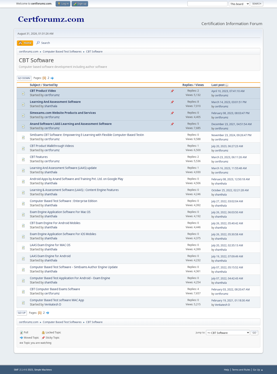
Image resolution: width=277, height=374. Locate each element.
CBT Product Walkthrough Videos (52, 146)
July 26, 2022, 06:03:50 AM (227, 212)
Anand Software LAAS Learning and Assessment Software (71, 124)
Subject (35, 85)
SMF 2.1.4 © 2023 (23, 369)
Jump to (200, 332)
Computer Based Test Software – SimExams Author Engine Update (74, 267)
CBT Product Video (43, 91)
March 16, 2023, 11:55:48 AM (229, 168)
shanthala (50, 106)
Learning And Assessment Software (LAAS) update (63, 168)
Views (199, 85)
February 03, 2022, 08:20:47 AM (230, 289)
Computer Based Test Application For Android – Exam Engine (70, 278)
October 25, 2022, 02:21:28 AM (230, 190)
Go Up (22, 312)
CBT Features (39, 157)
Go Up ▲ (258, 369)
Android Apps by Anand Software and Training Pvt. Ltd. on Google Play (76, 179)
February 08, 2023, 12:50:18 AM (230, 179)
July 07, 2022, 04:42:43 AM (227, 278)
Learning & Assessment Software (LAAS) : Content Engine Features (74, 190)
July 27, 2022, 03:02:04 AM (227, 201)
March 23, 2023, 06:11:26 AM (229, 157)
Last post (218, 85)
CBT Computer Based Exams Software (55, 289)
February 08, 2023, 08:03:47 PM (230, 113)
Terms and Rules (241, 369)
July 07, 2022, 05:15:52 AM (227, 267)
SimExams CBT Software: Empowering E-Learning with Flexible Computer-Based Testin (87, 135)
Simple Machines (43, 369)
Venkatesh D (52, 304)
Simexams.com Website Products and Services (63, 113)
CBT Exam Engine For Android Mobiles (55, 223)
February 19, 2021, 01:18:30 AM (230, 300)
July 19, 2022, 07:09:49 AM (227, 256)
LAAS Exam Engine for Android (50, 256)
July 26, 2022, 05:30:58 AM (227, 234)
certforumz (52, 95)
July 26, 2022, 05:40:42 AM (227, 223)
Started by (50, 85)
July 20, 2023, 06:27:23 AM (227, 146)
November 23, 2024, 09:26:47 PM (231, 135)
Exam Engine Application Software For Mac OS (60, 212)
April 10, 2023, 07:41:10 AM (228, 91)
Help (226, 369)
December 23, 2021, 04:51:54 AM (231, 124)
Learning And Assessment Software (55, 102)
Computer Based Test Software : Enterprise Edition (63, 201)
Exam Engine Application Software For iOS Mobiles (63, 234)
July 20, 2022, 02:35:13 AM (227, 245)
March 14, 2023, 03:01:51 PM (228, 102)
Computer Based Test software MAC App (57, 300)
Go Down (24, 78)
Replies (187, 85)
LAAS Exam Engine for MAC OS (50, 245)
